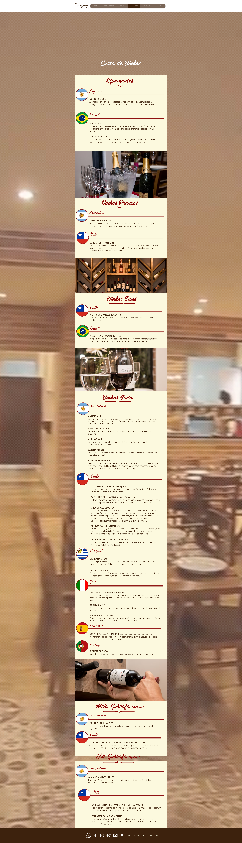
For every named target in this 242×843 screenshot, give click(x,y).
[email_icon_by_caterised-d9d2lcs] (115, 835)
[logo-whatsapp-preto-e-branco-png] (88, 835)
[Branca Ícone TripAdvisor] (108, 835)
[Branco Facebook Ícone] (95, 835)
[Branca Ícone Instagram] (102, 835)
